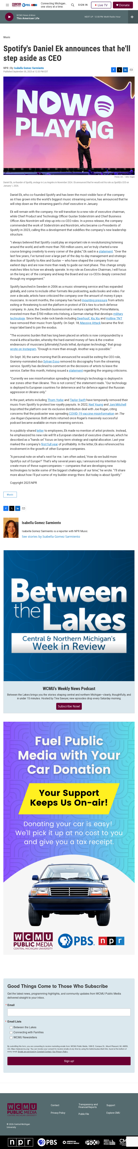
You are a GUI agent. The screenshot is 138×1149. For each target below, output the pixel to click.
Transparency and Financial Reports (88, 1105)
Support (111, 1105)
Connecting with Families (28, 1032)
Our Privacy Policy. (60, 1051)
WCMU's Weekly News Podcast (69, 688)
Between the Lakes (24, 1027)
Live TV (103, 5)
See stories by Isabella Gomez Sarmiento (51, 536)
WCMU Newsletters (25, 1037)
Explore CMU (113, 1113)
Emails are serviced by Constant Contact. (35, 1051)
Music (6, 37)
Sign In (83, 5)
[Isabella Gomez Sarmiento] (11, 528)
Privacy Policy (58, 1113)
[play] (9, 17)
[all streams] (133, 17)
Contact (55, 1105)
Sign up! (69, 1061)
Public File (84, 1114)
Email (10, 1005)
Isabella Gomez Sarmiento (29, 68)
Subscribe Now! (69, 706)
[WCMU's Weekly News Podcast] (69, 615)
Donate (124, 5)
